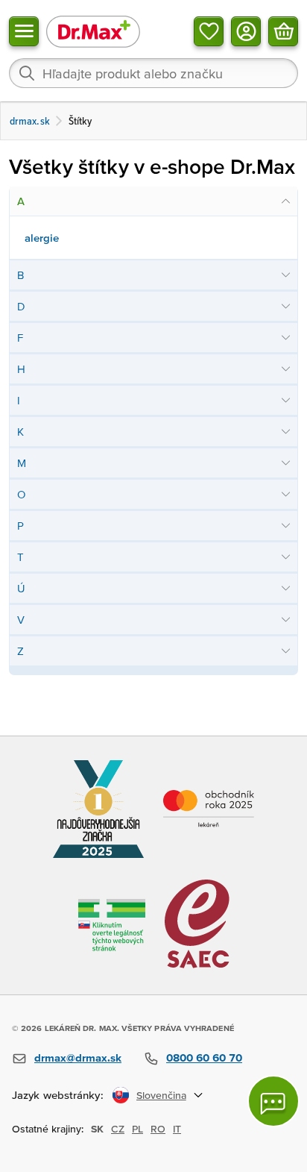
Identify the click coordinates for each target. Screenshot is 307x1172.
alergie (42, 237)
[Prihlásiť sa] (246, 31)
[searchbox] (153, 73)
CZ (117, 1129)
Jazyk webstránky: (58, 1094)
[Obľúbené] (209, 31)
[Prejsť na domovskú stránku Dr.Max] (93, 31)
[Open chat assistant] (273, 1101)
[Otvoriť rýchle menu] (24, 31)
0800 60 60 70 (204, 1057)
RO (158, 1129)
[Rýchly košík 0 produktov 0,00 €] (283, 31)
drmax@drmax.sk (77, 1057)
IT (177, 1129)
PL (137, 1129)
